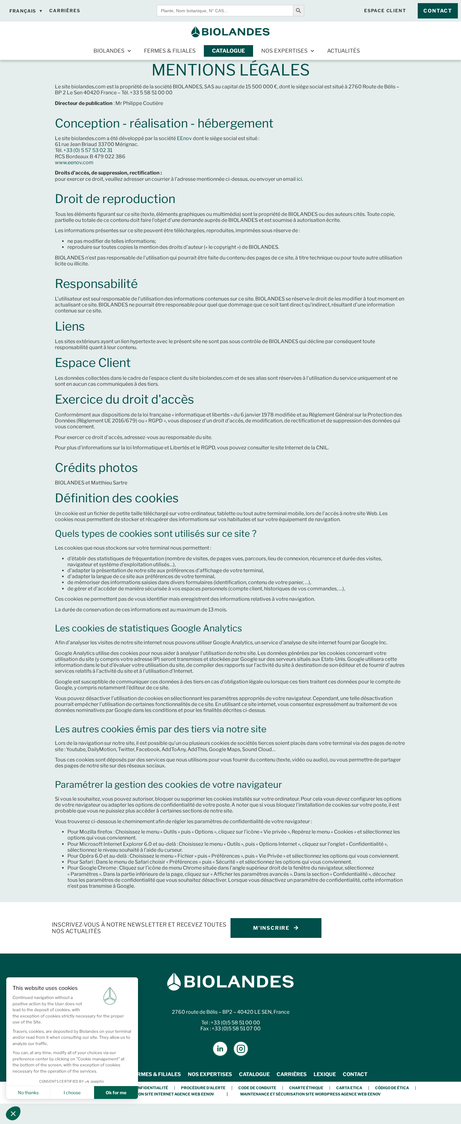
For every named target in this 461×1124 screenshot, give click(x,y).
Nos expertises (284, 51)
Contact (355, 1074)
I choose (72, 1092)
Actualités (343, 51)
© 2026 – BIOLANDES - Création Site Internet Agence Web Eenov (147, 1094)
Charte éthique (306, 1087)
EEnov (184, 138)
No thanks (28, 1092)
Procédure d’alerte (203, 1087)
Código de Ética (392, 1087)
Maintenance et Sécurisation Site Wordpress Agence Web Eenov (310, 1094)
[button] (13, 1113)
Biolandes (109, 51)
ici (299, 179)
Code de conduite (257, 1087)
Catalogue (228, 51)
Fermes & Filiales (170, 51)
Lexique (325, 1074)
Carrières (292, 1074)
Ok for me (116, 1092)
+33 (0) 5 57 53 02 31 (87, 150)
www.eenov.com (74, 162)
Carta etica (349, 1087)
